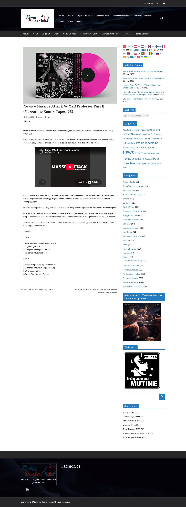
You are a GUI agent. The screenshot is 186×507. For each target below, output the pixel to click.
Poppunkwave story (121, 16)
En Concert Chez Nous (132, 211)
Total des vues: (129, 429)
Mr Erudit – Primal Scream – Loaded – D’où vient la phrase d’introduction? (96, 291)
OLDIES (139, 153)
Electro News (128, 207)
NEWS (128, 152)
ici (29, 226)
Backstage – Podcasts (132, 194)
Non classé (127, 253)
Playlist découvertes (131, 274)
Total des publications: (132, 437)
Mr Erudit (150, 148)
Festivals (138, 138)
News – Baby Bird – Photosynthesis (38, 289)
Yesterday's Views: (131, 421)
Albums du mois (152, 130)
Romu (40, 117)
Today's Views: (129, 412)
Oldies (125, 257)
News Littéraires (129, 249)
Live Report (127, 232)
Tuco (125, 168)
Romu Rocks (41, 502)
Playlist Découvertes (134, 158)
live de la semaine (147, 142)
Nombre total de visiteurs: (134, 433)
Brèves (126, 199)
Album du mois (103, 16)
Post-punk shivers (130, 278)
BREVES (128, 134)
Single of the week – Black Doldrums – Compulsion (144, 71)
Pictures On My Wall (151, 153)
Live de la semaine (130, 228)
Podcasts (149, 159)
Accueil (61, 16)
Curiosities (144, 134)
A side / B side (129, 182)
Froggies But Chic (130, 215)
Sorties (61, 21)
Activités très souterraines (133, 130)
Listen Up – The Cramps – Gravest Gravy (140, 99)
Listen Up (127, 224)
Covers (136, 134)
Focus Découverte (151, 139)
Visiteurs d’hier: (129, 425)
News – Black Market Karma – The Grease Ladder (143, 78)
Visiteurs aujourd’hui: (132, 416)
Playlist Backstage (130, 270)
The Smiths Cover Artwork (134, 286)
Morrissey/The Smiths (143, 16)
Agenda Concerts (75, 21)
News (70, 16)
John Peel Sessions (131, 220)
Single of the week (85, 16)
